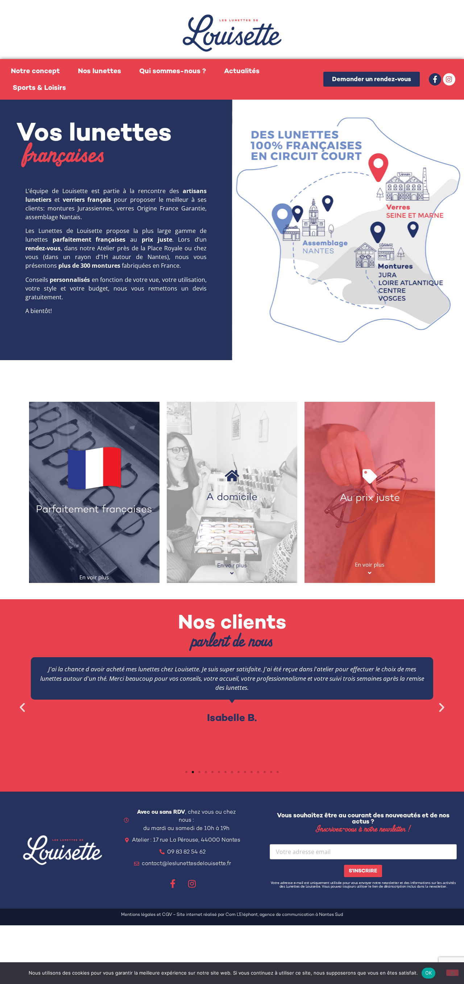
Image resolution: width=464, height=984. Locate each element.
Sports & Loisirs (39, 87)
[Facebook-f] (435, 79)
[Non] (452, 973)
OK (428, 973)
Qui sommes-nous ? (172, 71)
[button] (22, 707)
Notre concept (35, 71)
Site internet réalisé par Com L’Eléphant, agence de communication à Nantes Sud (260, 914)
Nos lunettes (99, 71)
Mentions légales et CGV (146, 914)
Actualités (242, 71)
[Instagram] (449, 79)
